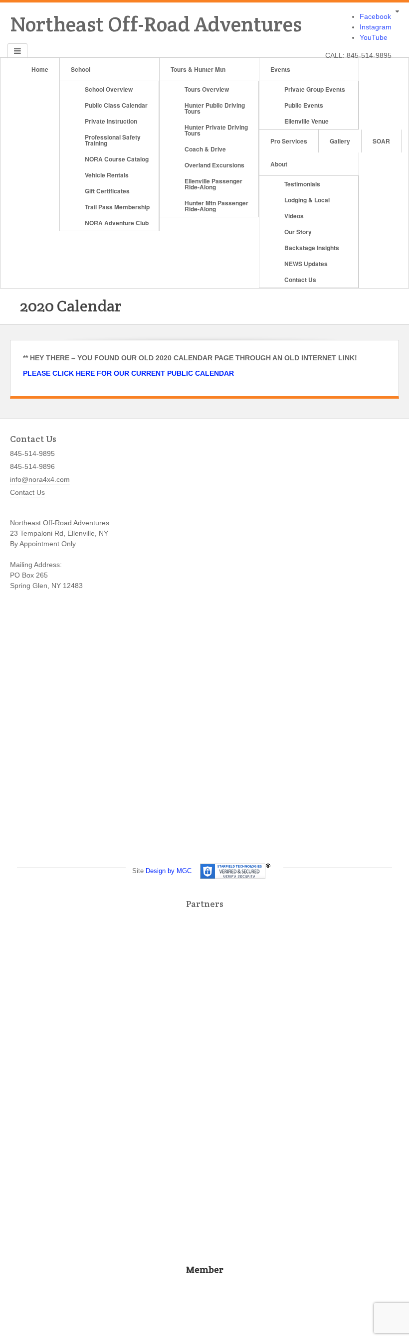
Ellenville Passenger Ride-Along (213, 183)
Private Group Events (314, 89)
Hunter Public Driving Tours (215, 108)
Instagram (376, 27)
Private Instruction (111, 121)
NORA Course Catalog (117, 158)
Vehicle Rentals (107, 174)
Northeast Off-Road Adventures (156, 23)
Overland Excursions (214, 164)
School (80, 69)
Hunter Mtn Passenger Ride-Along (216, 205)
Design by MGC (169, 871)
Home (39, 69)
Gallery (340, 141)
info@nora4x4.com (40, 479)
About (278, 163)
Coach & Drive (205, 149)
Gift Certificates (107, 190)
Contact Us (300, 279)
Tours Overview (207, 89)
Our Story (298, 231)
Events (280, 69)
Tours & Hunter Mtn (198, 69)
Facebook (375, 16)
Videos (294, 215)
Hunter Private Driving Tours (216, 130)
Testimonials (302, 183)
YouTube (374, 37)
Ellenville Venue (306, 121)
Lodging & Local (307, 199)
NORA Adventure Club (117, 222)
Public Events (303, 105)
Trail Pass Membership (117, 206)
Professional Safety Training (113, 140)
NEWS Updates (306, 263)
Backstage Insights (311, 247)
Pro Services (288, 141)
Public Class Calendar (116, 105)
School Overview (109, 89)
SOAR (381, 141)
